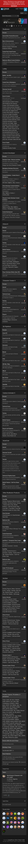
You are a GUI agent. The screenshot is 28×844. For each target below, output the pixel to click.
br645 (7, 699)
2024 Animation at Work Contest (10, 101)
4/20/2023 (23, 667)
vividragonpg (6, 703)
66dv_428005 (22, 735)
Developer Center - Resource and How (11, 159)
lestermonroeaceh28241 (8, 719)
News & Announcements (8, 41)
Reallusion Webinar (7, 48)
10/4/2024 (23, 629)
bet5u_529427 (6, 705)
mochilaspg (5, 714)
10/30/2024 (23, 77)
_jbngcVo (5, 730)
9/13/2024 (23, 484)
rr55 (10, 707)
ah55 (12, 717)
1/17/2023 (23, 535)
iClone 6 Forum (6, 614)
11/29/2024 (23, 84)
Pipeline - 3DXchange (14, 594)
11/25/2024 (23, 335)
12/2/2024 (23, 38)
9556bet (4, 707)
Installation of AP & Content (14, 632)
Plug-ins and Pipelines (8, 428)
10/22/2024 (23, 161)
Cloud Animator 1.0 (7, 515)
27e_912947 (9, 712)
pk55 (14, 701)
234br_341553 (16, 725)
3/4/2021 (24, 461)
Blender (4, 352)
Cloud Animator (6, 513)
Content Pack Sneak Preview (9, 51)
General (4, 230)
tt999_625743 (6, 708)
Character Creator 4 (9, 280)
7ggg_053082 (18, 716)
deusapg (20, 726)
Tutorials (5, 459)
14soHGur (11, 714)
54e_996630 (13, 705)
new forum (14, 5)
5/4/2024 (24, 386)
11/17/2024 (23, 340)
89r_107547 (5, 732)
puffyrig (16, 723)
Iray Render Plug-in (11, 263)
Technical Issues (6, 236)
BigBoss (10, 182)
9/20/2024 (23, 415)
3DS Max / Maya (6, 364)
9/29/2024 (23, 501)
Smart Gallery (6, 526)
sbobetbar (12, 726)
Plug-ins (4, 256)
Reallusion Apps (6, 559)
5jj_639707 (10, 728)
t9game (16, 735)
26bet (6, 737)
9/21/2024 (23, 302)
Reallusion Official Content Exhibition (11, 60)
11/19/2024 (23, 187)
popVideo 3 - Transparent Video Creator (12, 540)
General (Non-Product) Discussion (10, 35)
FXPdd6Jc (12, 730)
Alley (14, 182)
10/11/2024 (23, 274)
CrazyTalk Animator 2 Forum (10, 609)
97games (5, 735)
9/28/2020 (23, 570)
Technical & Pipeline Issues (9, 475)
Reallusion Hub (6, 520)
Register (22, 8)
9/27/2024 (23, 200)
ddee (16, 726)
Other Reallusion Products (11, 493)
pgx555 (9, 717)
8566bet (16, 717)
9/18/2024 (23, 214)
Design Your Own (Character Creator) (12, 165)
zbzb (11, 701)
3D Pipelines (7, 326)
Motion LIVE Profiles (7, 261)
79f (20, 705)
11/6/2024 (23, 347)
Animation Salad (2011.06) (14, 139)
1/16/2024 (23, 587)
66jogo (10, 732)
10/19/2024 (23, 422)
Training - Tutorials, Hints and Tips (11, 634)
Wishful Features (6, 249)
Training (4, 242)
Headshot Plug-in (7, 319)
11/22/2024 (23, 258)
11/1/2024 (23, 177)
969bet (17, 703)
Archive (5, 578)
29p (3, 737)
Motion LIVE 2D (6, 434)
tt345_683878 (17, 728)
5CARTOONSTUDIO (8, 710)
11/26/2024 (23, 43)
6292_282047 (22, 721)
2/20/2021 (23, 551)
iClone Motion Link (11, 435)
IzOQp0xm (12, 703)
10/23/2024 (23, 170)
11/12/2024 (23, 98)
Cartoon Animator (7, 597)
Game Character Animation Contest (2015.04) (11, 121)
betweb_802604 (14, 721)
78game (21, 732)
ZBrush (4, 370)
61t (13, 712)
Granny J (18, 182)
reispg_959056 (19, 733)
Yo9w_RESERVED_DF (8, 716)
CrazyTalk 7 (5, 508)
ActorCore (6, 440)
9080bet (17, 719)
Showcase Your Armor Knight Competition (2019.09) (11, 114)
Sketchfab (5, 384)
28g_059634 (16, 732)
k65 (10, 699)
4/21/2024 (23, 430)
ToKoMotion (10, 208)
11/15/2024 (23, 408)
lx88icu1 (5, 725)
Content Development (7, 212)
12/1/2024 (23, 91)
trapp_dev (12, 733)
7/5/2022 (24, 515)
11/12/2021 (23, 679)
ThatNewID (10, 725)
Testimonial (14, 46)
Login (17, 8)
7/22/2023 (23, 643)
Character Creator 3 (7, 655)
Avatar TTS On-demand (8, 568)
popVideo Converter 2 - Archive (10, 545)
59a (8, 707)
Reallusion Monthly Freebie (9, 148)
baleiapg (5, 717)
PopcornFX (11, 267)
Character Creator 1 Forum (9, 677)
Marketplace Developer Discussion (10, 168)
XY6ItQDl (16, 699)
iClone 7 (4, 585)
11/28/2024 (23, 401)
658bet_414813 (13, 708)
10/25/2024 (23, 53)
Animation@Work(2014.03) (9, 132)
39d (8, 730)
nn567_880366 (6, 721)
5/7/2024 (24, 599)
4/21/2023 (23, 542)
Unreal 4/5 (5, 333)
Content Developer (9, 153)
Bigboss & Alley (6, 207)
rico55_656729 (6, 723)
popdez (16, 737)
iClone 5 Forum (6, 627)
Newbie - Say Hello (7, 75)
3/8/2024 (24, 561)
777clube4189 (6, 733)
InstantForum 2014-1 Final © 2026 (16, 840)
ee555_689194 (6, 701)
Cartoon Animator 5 (9, 393)
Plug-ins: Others (11, 588)
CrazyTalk (5, 499)
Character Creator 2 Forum (9, 665)
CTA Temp (5, 599)
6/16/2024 (23, 529)
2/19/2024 (23, 144)
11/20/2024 (23, 251)
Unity (4, 358)
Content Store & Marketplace (9, 82)
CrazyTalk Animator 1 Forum (10, 611)
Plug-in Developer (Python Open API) (11, 272)
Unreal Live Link (6, 338)
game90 (12, 723)
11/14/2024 (23, 309)
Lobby (5, 69)
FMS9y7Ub (11, 737)
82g (20, 723)
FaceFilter (5, 549)
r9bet (18, 705)
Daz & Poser (5, 377)
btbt (13, 699)
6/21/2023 (23, 454)
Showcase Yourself (7, 89)
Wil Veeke (5, 182)
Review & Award (7, 46)
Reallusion (6, 29)
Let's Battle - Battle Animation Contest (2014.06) (11, 126)
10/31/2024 (23, 657)
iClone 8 (5, 224)
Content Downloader (7, 533)
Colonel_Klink (6, 194)
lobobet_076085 (16, 707)
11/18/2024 (23, 366)
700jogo (18, 730)
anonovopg (6, 726)
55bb (17, 701)
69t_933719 (17, 712)
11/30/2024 (23, 62)
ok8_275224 (11, 735)
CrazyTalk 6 (12, 508)
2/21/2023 (23, 616)
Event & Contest (6, 96)
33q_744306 (17, 710)
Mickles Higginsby (13, 779)
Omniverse (5, 345)
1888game (22, 730)
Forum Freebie (6, 142)
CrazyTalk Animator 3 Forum (13, 608)
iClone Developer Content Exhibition (11, 185)
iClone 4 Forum (6, 641)
